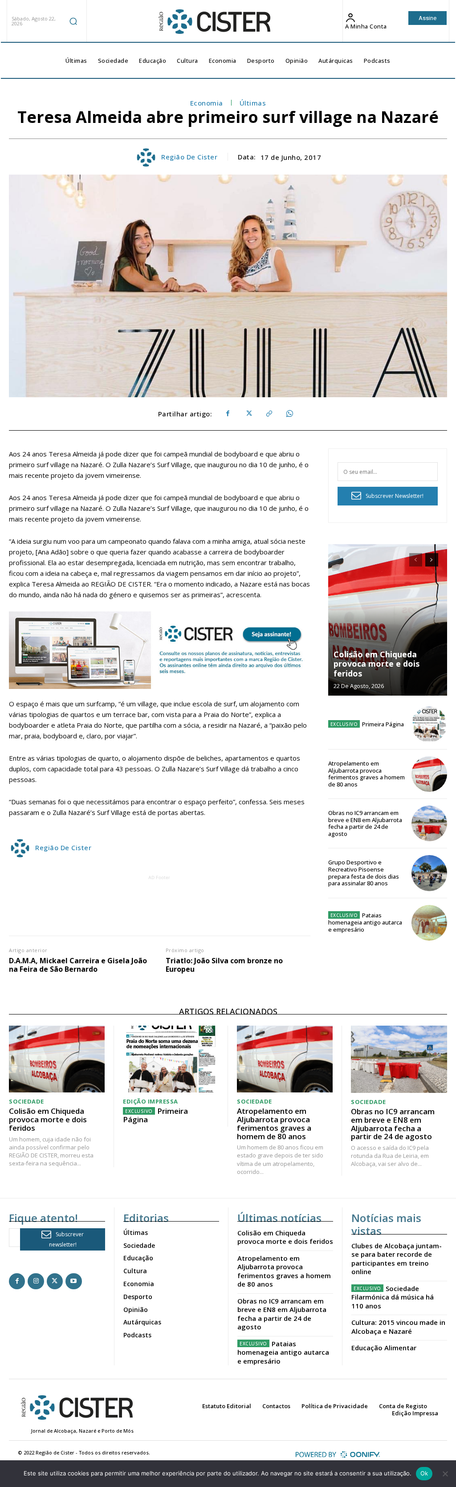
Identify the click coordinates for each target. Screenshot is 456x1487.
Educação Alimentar (383, 1347)
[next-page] (431, 559)
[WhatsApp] (289, 414)
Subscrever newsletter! (66, 1239)
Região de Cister (189, 157)
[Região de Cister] (214, 22)
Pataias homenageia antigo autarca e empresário (365, 922)
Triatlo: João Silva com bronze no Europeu (224, 965)
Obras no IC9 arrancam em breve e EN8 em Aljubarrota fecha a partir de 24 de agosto (365, 823)
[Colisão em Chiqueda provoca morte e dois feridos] (387, 620)
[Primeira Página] (429, 724)
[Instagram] (36, 1281)
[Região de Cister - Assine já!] (159, 650)
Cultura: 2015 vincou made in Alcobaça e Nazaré (398, 1327)
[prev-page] (415, 559)
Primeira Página (383, 724)
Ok (424, 1473)
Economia (206, 103)
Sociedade (26, 1101)
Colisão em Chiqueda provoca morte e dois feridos (376, 664)
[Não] (444, 1473)
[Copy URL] (268, 414)
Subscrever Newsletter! (394, 496)
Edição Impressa (150, 1101)
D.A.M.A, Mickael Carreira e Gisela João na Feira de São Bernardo (78, 965)
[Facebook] (227, 414)
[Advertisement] (170, 902)
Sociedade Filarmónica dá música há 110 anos (392, 1297)
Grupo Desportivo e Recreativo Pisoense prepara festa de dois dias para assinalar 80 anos (363, 872)
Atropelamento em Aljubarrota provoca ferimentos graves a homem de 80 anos (366, 773)
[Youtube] (73, 1281)
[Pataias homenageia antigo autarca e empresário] (429, 923)
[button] (73, 20)
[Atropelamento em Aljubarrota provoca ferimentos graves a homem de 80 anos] (429, 774)
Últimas (253, 103)
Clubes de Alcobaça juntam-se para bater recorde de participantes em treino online (396, 1258)
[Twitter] (248, 414)
